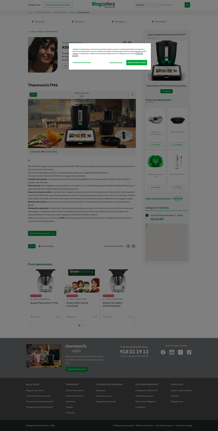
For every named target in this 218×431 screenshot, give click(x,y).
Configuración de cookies (82, 62)
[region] (110, 56)
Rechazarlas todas (116, 62)
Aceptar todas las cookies (137, 62)
